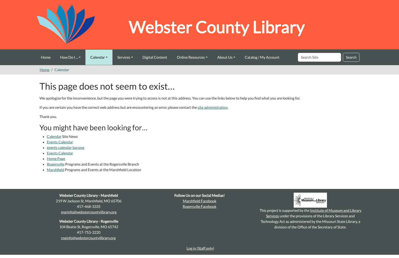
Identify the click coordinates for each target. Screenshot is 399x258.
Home (46, 57)
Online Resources (191, 57)
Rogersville (55, 164)
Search (351, 57)
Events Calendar (60, 142)
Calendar (97, 57)
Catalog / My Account (262, 57)
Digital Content (154, 57)
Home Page (56, 158)
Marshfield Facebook (199, 201)
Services (123, 57)
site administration (213, 107)
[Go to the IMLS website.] (310, 200)
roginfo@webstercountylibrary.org (88, 238)
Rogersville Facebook (199, 206)
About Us (225, 57)
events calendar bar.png (65, 147)
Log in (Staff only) (200, 248)
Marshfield (55, 169)
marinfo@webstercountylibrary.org (89, 212)
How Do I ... (69, 57)
